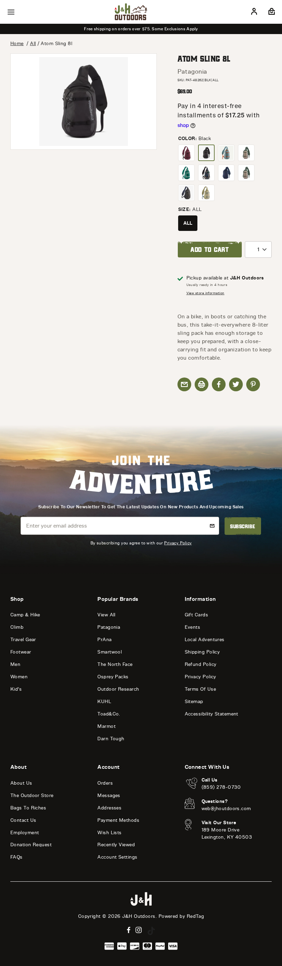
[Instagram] (138, 930)
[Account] (254, 13)
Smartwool (109, 652)
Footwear (20, 652)
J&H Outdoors (138, 916)
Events (192, 627)
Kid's (16, 689)
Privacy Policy (178, 542)
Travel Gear (23, 640)
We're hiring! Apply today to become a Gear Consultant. (140, 29)
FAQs (16, 857)
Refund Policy (201, 664)
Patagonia (192, 71)
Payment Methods (118, 820)
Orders (105, 783)
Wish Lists (109, 833)
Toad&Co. (108, 714)
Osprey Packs (112, 677)
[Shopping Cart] (271, 13)
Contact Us (23, 820)
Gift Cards (196, 615)
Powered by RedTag (181, 916)
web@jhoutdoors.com (226, 808)
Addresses (109, 808)
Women (19, 677)
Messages (108, 795)
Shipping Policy (202, 652)
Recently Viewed (116, 845)
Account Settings (117, 857)
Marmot (106, 726)
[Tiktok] (151, 931)
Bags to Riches (28, 808)
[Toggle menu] (11, 12)
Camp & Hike (25, 615)
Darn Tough (110, 739)
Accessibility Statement (211, 714)
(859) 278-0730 (221, 787)
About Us (21, 783)
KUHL (104, 701)
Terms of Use (200, 689)
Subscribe (242, 526)
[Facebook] (128, 930)
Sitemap (194, 701)
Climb (16, 627)
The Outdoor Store (32, 795)
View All (106, 615)
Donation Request (31, 845)
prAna (104, 640)
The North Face (114, 664)
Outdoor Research (118, 689)
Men (15, 664)
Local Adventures (205, 640)
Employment (24, 833)
